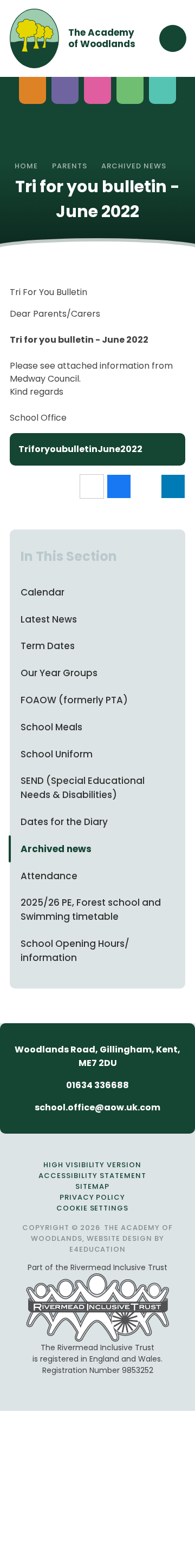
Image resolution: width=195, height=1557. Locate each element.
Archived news (133, 166)
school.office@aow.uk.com (97, 1107)
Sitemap (92, 1186)
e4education (97, 1249)
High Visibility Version (92, 1165)
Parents (69, 166)
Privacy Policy (93, 1197)
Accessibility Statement (92, 1175)
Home (26, 166)
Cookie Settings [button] (92, 1208)
